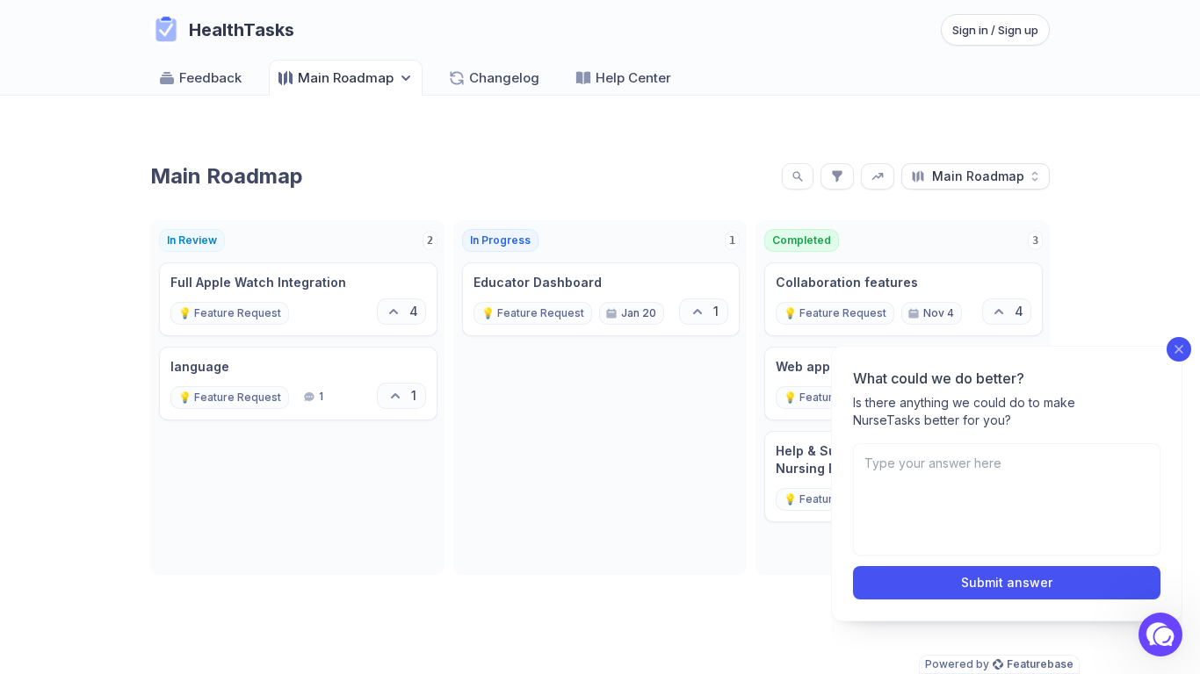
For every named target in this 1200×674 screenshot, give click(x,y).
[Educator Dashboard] (601, 299)
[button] (1160, 634)
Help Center (633, 77)
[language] (298, 383)
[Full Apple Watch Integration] (298, 299)
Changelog (504, 77)
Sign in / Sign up (995, 30)
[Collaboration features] (903, 299)
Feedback (210, 77)
